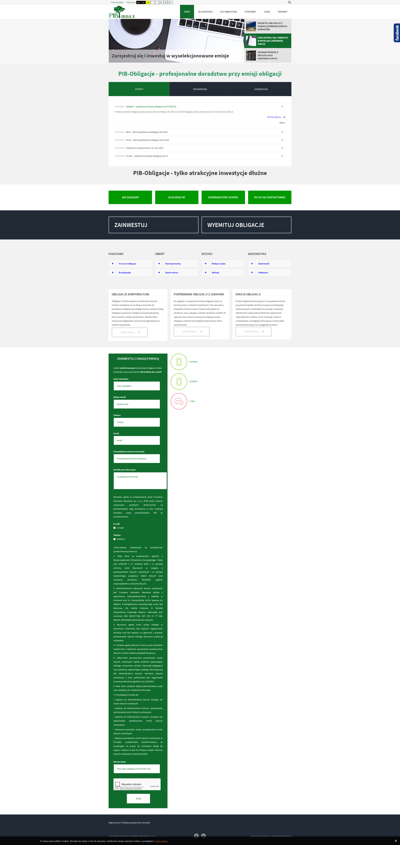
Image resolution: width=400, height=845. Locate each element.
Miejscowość (119, 397)
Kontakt (179, 362)
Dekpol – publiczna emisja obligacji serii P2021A (151, 106)
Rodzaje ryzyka (219, 263)
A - (161, 2)
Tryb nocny (131, 2)
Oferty (282, 122)
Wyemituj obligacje (235, 225)
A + (170, 2)
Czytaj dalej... (274, 117)
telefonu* (121, 539)
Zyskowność (263, 263)
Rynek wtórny (171, 272)
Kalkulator (263, 272)
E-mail (117, 523)
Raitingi (215, 272)
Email (117, 433)
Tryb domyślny (117, 2)
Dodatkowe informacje (124, 469)
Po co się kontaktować (269, 197)
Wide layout (157, 2)
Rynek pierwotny (173, 263)
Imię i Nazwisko (121, 379)
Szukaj (289, 2)
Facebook (196, 835)
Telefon (117, 415)
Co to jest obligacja (127, 263)
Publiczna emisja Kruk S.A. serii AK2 (144, 147)
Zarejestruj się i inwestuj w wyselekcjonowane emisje (170, 56)
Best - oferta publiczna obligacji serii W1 (147, 132)
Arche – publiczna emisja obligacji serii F (147, 155)
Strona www (119, 761)
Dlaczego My (176, 197)
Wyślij (138, 798)
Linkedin (203, 835)
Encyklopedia (125, 272)
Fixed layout (152, 2)
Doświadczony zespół (223, 197)
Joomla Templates (259, 836)
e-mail (179, 401)
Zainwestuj (130, 225)
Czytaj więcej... (162, 841)
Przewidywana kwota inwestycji (129, 451)
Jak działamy (130, 197)
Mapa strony (114, 822)
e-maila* (120, 527)
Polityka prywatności (131, 822)
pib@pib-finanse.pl (146, 653)
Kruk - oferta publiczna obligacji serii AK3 (147, 139)
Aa (139, 2)
